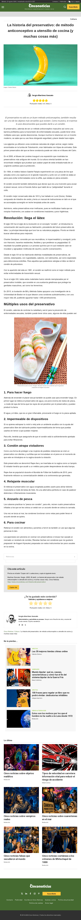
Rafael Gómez (46, 783)
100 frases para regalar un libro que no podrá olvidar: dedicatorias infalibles (50, 694)
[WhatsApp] (48, 111)
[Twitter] (22, 893)
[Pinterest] (38, 893)
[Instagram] (22, 624)
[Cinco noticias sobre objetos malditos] (21, 757)
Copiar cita (13, 587)
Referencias (10, 557)
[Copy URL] (53, 111)
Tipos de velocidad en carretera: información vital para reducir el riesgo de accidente (59, 776)
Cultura (73, 19)
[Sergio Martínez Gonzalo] (29, 95)
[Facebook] (43, 111)
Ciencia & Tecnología (39, 710)
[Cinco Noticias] (40, 886)
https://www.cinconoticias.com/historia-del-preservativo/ (26, 582)
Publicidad (63, 1)
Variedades (35, 669)
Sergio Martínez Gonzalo (42, 95)
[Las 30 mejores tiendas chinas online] (18, 657)
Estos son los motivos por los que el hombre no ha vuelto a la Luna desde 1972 (52, 714)
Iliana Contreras (36, 680)
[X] (38, 111)
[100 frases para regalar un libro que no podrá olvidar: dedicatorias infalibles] (18, 698)
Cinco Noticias (8, 631)
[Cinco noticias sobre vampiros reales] (21, 800)
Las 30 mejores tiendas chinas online (50, 651)
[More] (58, 111)
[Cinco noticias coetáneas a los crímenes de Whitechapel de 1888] (59, 840)
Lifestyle (35, 648)
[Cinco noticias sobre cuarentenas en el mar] (59, 800)
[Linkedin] (26, 893)
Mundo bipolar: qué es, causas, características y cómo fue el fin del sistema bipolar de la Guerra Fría (49, 675)
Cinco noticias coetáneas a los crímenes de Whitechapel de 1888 (58, 859)
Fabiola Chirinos (37, 654)
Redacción (35, 719)
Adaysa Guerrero (37, 698)
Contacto (55, 1)
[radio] (31, 603)
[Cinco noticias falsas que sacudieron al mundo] (21, 840)
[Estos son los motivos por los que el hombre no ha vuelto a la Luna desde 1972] (18, 719)
